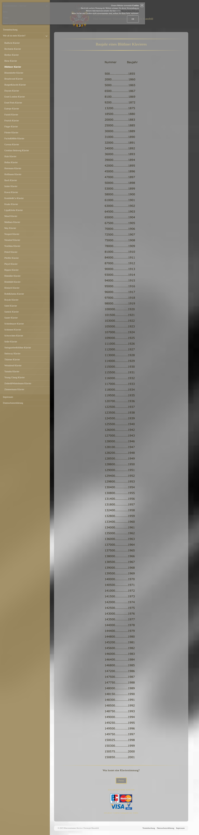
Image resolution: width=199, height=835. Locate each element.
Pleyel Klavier (10, 264)
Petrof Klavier (10, 252)
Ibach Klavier (10, 180)
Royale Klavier (11, 300)
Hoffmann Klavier (12, 174)
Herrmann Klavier (12, 168)
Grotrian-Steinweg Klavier (16, 150)
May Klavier (10, 228)
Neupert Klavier (11, 234)
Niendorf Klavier (12, 240)
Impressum (8, 397)
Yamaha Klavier (11, 371)
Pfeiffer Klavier (11, 258)
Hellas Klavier (11, 162)
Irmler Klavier (10, 186)
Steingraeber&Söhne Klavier (17, 347)
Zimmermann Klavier (14, 389)
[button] (121, 780)
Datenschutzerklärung (13, 403)
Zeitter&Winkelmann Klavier (17, 383)
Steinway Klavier (12, 353)
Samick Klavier (11, 311)
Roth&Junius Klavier (14, 294)
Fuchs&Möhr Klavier (14, 138)
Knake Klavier (11, 204)
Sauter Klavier (11, 317)
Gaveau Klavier (11, 144)
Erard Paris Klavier (13, 102)
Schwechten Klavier (13, 335)
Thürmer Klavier (12, 359)
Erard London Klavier (14, 96)
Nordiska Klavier (12, 246)
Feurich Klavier (11, 120)
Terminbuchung (10, 29)
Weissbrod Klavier (12, 365)
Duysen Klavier (11, 90)
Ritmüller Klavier (12, 276)
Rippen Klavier (11, 270)
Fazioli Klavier (11, 114)
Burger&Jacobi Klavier (15, 84)
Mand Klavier (10, 216)
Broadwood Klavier (13, 79)
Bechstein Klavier (12, 49)
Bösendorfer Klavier (13, 73)
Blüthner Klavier (12, 67)
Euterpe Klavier (11, 108)
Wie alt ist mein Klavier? (14, 35)
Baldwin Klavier (12, 43)
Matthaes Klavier (12, 222)
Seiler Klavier (10, 341)
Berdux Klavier (11, 55)
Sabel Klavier (10, 306)
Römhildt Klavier (12, 282)
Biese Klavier (10, 61)
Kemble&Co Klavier (14, 198)
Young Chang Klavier (14, 377)
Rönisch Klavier (11, 288)
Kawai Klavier (11, 192)
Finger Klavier (11, 126)
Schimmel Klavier (12, 329)
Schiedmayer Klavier (14, 323)
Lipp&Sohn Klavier (13, 210)
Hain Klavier (10, 156)
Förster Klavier (11, 132)
